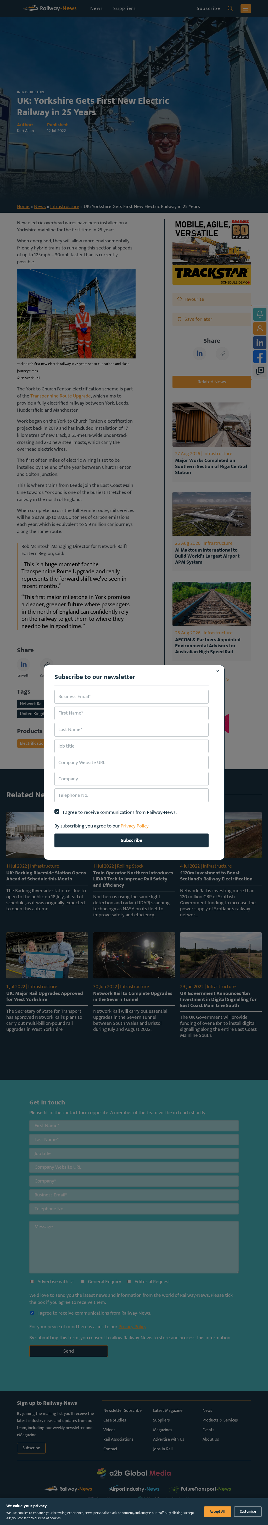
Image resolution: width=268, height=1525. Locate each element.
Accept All (218, 1512)
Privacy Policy (134, 826)
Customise (248, 1512)
